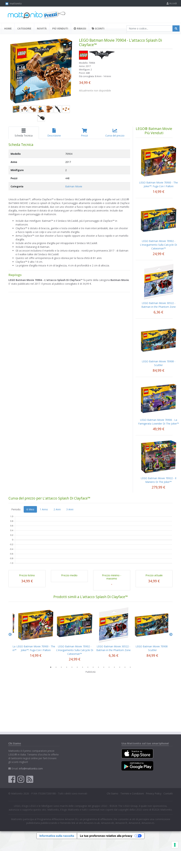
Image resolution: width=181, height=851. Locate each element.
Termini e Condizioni (132, 793)
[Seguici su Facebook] (11, 779)
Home (8, 28)
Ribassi (81, 28)
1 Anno (44, 509)
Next (171, 634)
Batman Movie (73, 186)
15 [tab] (125, 667)
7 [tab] (82, 667)
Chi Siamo (112, 793)
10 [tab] (98, 667)
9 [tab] (93, 667)
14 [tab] (119, 667)
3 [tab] (61, 667)
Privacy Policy (153, 793)
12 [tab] (109, 667)
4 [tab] (66, 667)
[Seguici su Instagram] (20, 779)
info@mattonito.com (31, 768)
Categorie (24, 28)
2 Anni (57, 509)
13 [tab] (114, 667)
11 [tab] (104, 667)
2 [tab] (56, 667)
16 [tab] (130, 667)
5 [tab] (72, 667)
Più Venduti (60, 28)
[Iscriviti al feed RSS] (29, 779)
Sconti (99, 28)
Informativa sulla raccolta (56, 836)
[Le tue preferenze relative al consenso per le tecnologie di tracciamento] (174, 844)
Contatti (168, 793)
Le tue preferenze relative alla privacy (106, 836)
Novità (42, 28)
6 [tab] (77, 667)
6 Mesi (30, 509)
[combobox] (150, 28)
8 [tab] (88, 667)
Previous (10, 634)
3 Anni (69, 509)
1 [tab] (50, 667)
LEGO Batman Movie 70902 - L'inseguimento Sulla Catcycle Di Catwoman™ (158, 244)
